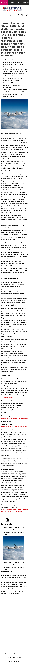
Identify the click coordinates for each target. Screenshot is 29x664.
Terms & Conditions (14, 661)
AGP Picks (4, 2)
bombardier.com (9, 397)
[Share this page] (26, 15)
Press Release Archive (17, 654)
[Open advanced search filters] (22, 15)
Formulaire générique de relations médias (14, 418)
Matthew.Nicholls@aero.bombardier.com (14, 426)
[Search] (18, 15)
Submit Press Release (14, 657)
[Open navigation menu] (3, 15)
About (7, 654)
